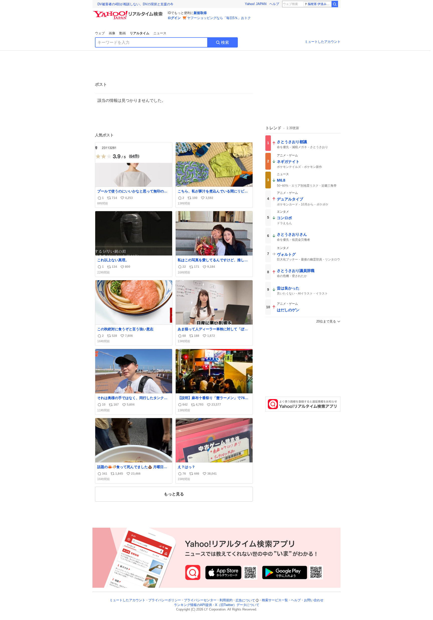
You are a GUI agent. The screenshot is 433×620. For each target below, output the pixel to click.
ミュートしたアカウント (323, 42)
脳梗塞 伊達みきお (319, 4)
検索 (225, 42)
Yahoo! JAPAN (255, 4)
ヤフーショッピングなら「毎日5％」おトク (219, 18)
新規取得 (200, 13)
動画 (122, 33)
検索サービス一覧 (275, 600)
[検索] (335, 4)
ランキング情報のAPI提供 (193, 605)
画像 (112, 33)
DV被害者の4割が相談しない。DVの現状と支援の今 (135, 4)
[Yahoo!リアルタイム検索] (128, 12)
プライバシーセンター (200, 600)
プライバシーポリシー (164, 600)
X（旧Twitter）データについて (237, 605)
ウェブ (100, 33)
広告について (245, 600)
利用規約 (226, 600)
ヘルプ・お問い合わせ (307, 600)
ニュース (159, 33)
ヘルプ (274, 4)
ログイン (174, 18)
